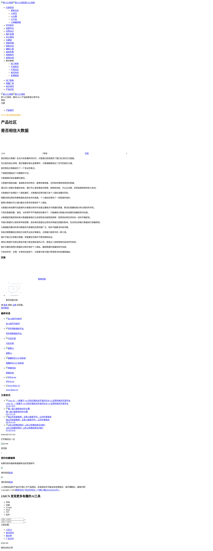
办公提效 (10, 37)
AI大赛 (14, 16)
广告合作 (27, 490)
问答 (87, 153)
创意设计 (10, 31)
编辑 (12, 458)
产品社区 (15, 70)
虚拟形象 (10, 52)
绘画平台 (10, 28)
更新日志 (15, 10)
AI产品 (14, 19)
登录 (5, 305)
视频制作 (10, 55)
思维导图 (10, 43)
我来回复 (42, 279)
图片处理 (10, 34)
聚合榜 (9, 536)
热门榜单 (15, 64)
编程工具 (10, 49)
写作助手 (10, 25)
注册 (14, 305)
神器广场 (10, 83)
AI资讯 (14, 13)
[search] (25, 519)
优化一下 (35, 490)
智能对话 (10, 46)
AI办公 (9, 530)
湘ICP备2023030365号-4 (49, 490)
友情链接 (15, 75)
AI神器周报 (16, 22)
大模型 (9, 40)
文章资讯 (10, 8)
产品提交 (15, 67)
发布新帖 (5, 308)
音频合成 (10, 58)
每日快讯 (15, 73)
